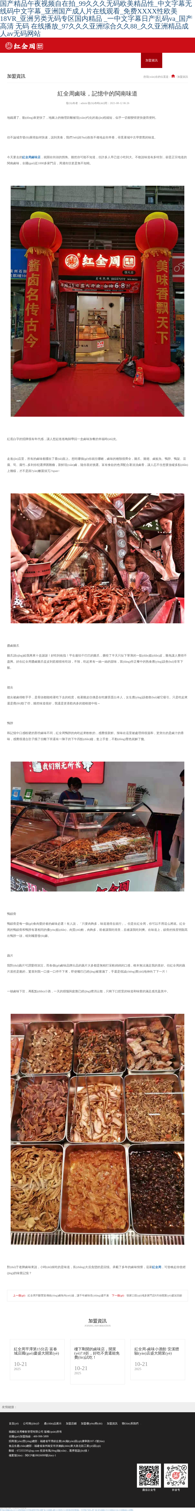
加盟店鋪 (71, 1423)
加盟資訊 (182, 76)
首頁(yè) (14, 1423)
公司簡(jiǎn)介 (31, 1423)
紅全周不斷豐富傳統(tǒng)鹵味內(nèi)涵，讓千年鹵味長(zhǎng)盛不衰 (68, 1295)
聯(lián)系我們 (130, 1423)
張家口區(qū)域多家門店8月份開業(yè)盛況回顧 (154, 1295)
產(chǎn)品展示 (53, 1423)
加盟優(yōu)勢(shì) (91, 1423)
